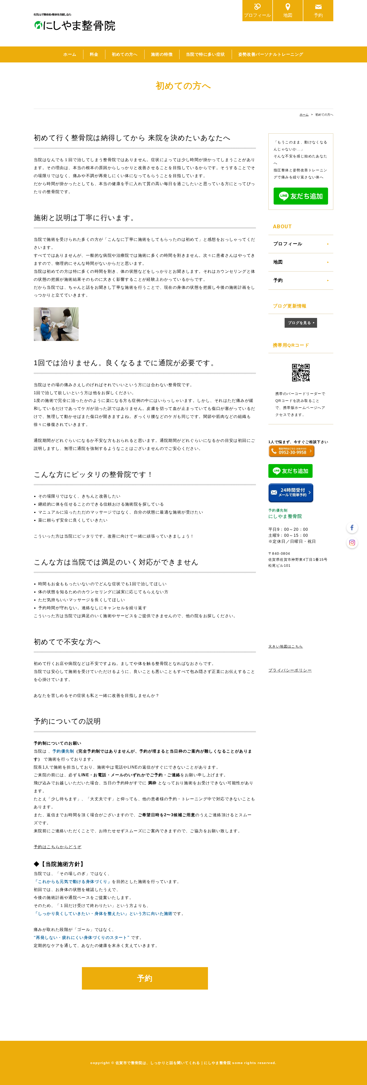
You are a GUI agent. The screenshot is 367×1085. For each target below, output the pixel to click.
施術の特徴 (162, 54)
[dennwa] (291, 454)
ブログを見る (299, 323)
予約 (318, 15)
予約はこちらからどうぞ (57, 847)
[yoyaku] (290, 500)
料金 (94, 54)
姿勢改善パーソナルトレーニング (271, 54)
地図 (287, 15)
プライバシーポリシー (290, 670)
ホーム (69, 54)
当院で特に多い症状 (205, 54)
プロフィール (257, 15)
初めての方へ (125, 54)
